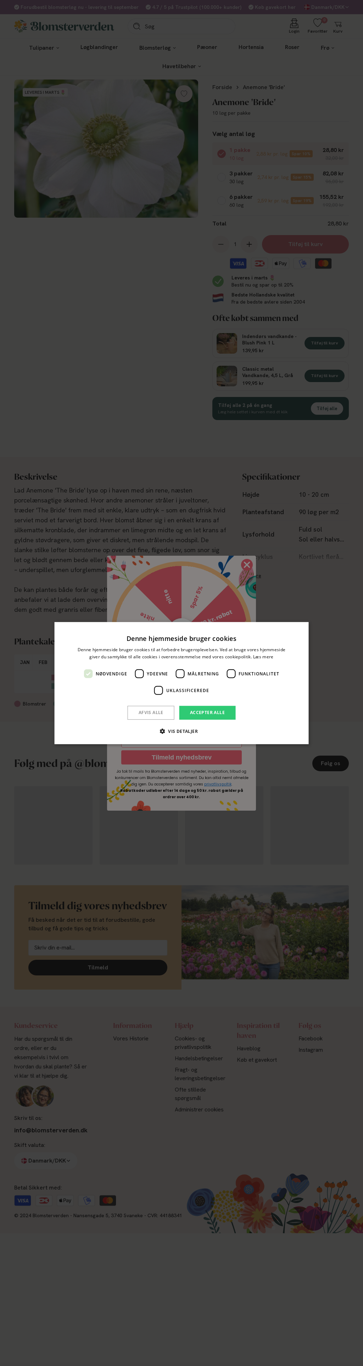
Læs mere (263, 657)
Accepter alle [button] (207, 712)
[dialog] (182, 683)
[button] (181, 731)
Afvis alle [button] (151, 712)
